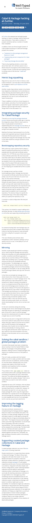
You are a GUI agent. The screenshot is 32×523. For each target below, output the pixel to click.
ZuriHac (5, 36)
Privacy (4, 513)
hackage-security (19, 125)
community (11, 27)
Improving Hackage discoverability (14, 61)
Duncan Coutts (7, 24)
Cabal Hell (23, 71)
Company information (21, 511)
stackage (14, 462)
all (2, 27)
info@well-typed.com (7, 511)
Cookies (9, 513)
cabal (6, 27)
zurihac (22, 27)
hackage (17, 27)
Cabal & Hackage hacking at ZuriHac (15, 20)
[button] (5, 7)
